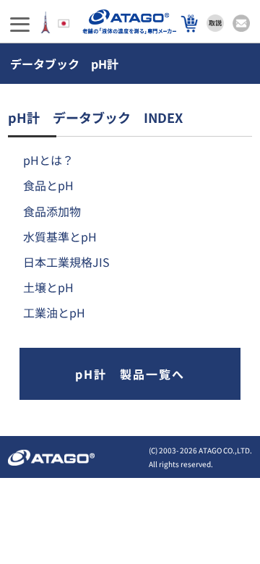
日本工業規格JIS (66, 261)
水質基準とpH (60, 236)
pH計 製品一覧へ (130, 374)
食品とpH (48, 185)
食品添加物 (52, 211)
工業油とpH (54, 312)
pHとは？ (48, 159)
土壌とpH (48, 287)
